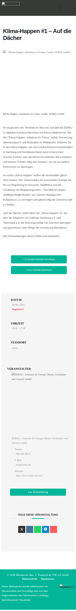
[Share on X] (21, 529)
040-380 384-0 (23, 454)
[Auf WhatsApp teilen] (37, 529)
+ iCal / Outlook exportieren (39, 270)
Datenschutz (29, 579)
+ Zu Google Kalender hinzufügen (39, 259)
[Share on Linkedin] (29, 529)
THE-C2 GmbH (60, 575)
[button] (60, 7)
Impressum (47, 579)
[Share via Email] (53, 529)
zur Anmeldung (38, 492)
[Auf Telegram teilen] (45, 529)
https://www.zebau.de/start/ (29, 475)
